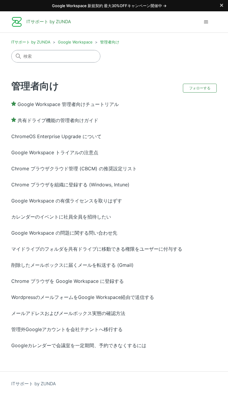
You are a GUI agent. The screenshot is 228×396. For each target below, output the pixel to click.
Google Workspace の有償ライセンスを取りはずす (66, 201)
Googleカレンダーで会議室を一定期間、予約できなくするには (78, 345)
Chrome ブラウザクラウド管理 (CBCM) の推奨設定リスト (74, 169)
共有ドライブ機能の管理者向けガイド (58, 120)
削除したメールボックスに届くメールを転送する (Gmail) (72, 265)
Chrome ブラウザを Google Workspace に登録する (67, 281)
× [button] (221, 5)
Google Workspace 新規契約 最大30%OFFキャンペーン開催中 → (109, 5)
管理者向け (109, 42)
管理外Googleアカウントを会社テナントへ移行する (67, 329)
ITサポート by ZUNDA (30, 42)
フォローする (199, 88)
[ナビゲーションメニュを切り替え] (206, 22)
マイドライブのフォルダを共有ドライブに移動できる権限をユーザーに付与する (96, 249)
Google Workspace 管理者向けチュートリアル (68, 104)
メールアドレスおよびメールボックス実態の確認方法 (68, 313)
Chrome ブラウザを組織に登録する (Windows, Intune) (70, 185)
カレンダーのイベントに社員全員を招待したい (61, 217)
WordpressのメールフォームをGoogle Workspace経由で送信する (82, 297)
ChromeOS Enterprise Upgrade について (56, 136)
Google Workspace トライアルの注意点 (54, 152)
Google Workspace (75, 42)
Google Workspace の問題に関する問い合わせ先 (64, 233)
